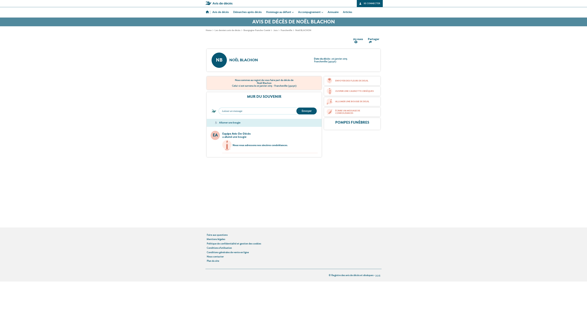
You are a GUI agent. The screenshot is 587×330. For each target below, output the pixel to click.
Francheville (286, 30)
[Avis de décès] (208, 12)
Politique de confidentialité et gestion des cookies (234, 243)
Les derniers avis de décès (227, 30)
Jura (275, 30)
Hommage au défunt (278, 12)
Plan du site (213, 261)
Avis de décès (220, 12)
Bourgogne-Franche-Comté (257, 30)
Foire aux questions (217, 235)
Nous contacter (215, 256)
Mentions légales (216, 239)
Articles (347, 12)
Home (209, 30)
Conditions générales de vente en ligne (228, 252)
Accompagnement (309, 12)
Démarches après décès (247, 12)
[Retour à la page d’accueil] (219, 5)
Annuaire (333, 12)
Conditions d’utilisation (219, 248)
